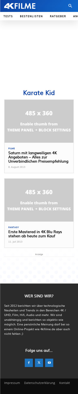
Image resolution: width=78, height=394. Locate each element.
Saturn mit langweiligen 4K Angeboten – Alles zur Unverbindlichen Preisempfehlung (38, 157)
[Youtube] (49, 363)
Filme (11, 148)
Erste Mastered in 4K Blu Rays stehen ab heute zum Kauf (35, 234)
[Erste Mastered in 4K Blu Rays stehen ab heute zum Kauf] (39, 200)
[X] (39, 363)
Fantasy (13, 227)
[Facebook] (29, 363)
